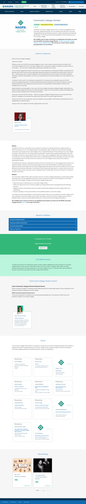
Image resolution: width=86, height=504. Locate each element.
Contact (19, 502)
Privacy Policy (5, 502)
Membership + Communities (44, 6)
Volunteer (10, 1)
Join (4, 1)
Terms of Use (13, 502)
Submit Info (42, 247)
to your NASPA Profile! (45, 42)
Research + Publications (63, 6)
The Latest (81, 6)
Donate (16, 1)
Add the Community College (66, 41)
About (34, 6)
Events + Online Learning (53, 6)
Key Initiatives (72, 6)
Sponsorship (26, 502)
